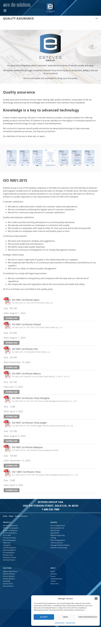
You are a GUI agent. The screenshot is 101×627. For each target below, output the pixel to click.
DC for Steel (7, 535)
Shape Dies (6, 543)
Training (53, 538)
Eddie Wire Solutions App (58, 547)
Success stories (8, 583)
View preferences (87, 617)
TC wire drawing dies (10, 533)
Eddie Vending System (57, 540)
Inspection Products (9, 557)
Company (53, 574)
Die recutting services (57, 525)
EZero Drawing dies (9, 540)
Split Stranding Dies (9, 550)
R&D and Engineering (57, 535)
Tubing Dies (7, 545)
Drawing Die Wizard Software (60, 545)
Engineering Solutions (10, 571)
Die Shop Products (9, 560)
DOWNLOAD (11, 318)
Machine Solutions (9, 574)
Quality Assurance (56, 579)
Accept (44, 617)
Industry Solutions (9, 579)
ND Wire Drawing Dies (10, 530)
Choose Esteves (8, 586)
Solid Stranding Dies (9, 547)
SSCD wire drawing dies (10, 528)
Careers (53, 576)
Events (52, 571)
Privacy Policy (70, 623)
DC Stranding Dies (9, 552)
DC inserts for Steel (9, 538)
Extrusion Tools (8, 555)
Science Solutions (9, 576)
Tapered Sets (54, 533)
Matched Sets (54, 530)
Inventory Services (56, 543)
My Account (54, 583)
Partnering (6, 581)
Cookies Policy (60, 623)
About (11, 516)
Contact (53, 581)
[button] (96, 598)
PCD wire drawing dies (10, 525)
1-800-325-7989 (50, 509)
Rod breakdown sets (57, 528)
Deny (65, 617)
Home (5, 516)
